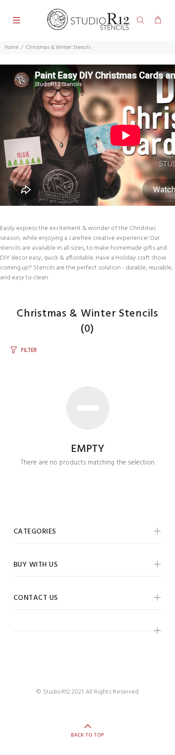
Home (11, 47)
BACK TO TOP (87, 735)
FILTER (29, 350)
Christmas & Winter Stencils (58, 47)
